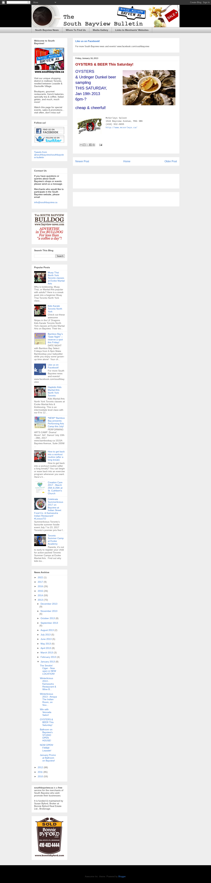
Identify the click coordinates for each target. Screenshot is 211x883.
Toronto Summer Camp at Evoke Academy (56, 539)
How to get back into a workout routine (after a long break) (56, 455)
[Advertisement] (113, 180)
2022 (41, 577)
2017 (41, 582)
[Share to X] (87, 144)
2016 (41, 586)
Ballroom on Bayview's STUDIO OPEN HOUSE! (46, 735)
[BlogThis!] (84, 144)
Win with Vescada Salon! (45, 712)
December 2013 (49, 603)
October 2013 (48, 618)
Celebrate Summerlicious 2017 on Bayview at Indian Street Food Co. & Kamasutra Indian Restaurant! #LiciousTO (48, 509)
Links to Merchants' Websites (132, 30)
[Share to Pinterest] (93, 144)
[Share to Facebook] (90, 144)
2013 (41, 599)
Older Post (171, 161)
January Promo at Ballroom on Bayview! (48, 758)
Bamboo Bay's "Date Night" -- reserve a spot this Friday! (55, 338)
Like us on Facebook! (87, 41)
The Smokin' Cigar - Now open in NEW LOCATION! (48, 669)
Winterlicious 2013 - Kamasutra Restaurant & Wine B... (48, 684)
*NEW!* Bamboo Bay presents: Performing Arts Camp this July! (56, 422)
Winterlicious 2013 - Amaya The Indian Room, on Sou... (48, 699)
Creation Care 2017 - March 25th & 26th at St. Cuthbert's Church (55, 488)
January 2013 (48, 661)
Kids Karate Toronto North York (55, 309)
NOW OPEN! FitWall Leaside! (46, 748)
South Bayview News (47, 30)
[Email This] (81, 144)
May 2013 (46, 643)
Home (126, 161)
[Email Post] (100, 144)
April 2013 (46, 648)
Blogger (121, 876)
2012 (41, 767)
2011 (40, 772)
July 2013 (46, 634)
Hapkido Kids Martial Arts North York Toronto (54, 391)
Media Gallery (100, 30)
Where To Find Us (76, 30)
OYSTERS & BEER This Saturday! (104, 64)
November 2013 (49, 611)
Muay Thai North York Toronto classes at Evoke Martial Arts (56, 278)
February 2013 (49, 657)
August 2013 (47, 630)
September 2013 (49, 623)
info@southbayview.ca (45, 202)
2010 (41, 776)
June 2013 (46, 639)
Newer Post (82, 161)
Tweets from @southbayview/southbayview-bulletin (49, 155)
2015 (41, 591)
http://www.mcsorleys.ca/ (121, 127)
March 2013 (47, 652)
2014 (41, 595)
